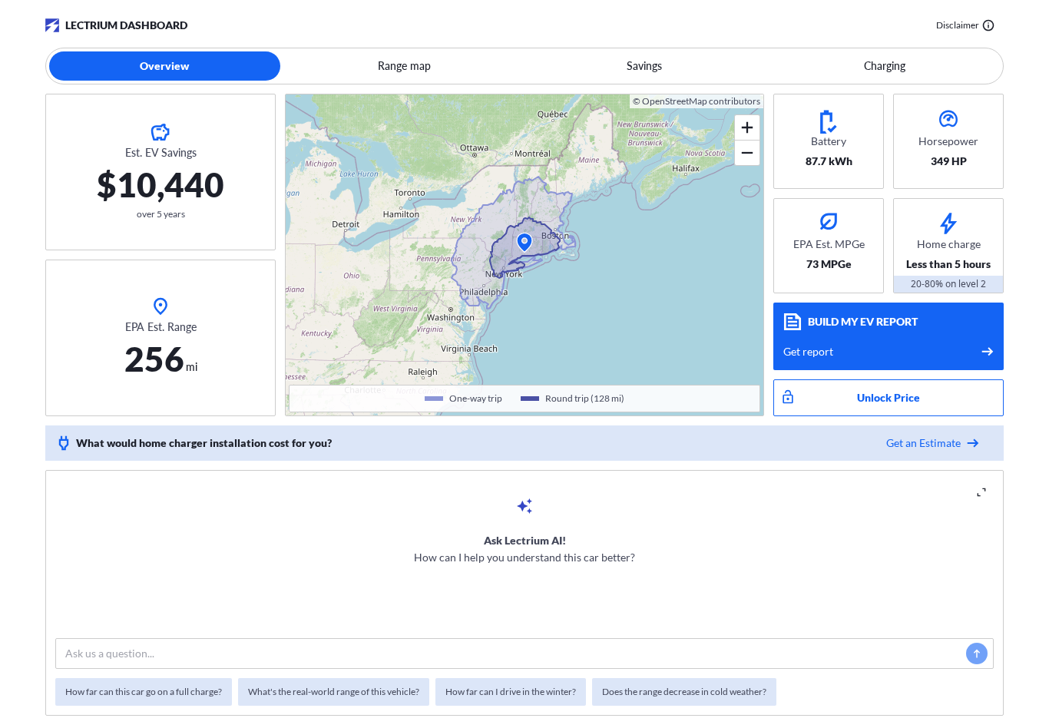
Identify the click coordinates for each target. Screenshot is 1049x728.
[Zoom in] (747, 128)
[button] (524, 242)
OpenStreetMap (674, 101)
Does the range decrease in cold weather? (684, 691)
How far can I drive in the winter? (510, 691)
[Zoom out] (747, 153)
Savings (644, 65)
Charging (884, 65)
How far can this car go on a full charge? (143, 691)
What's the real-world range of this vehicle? (333, 691)
